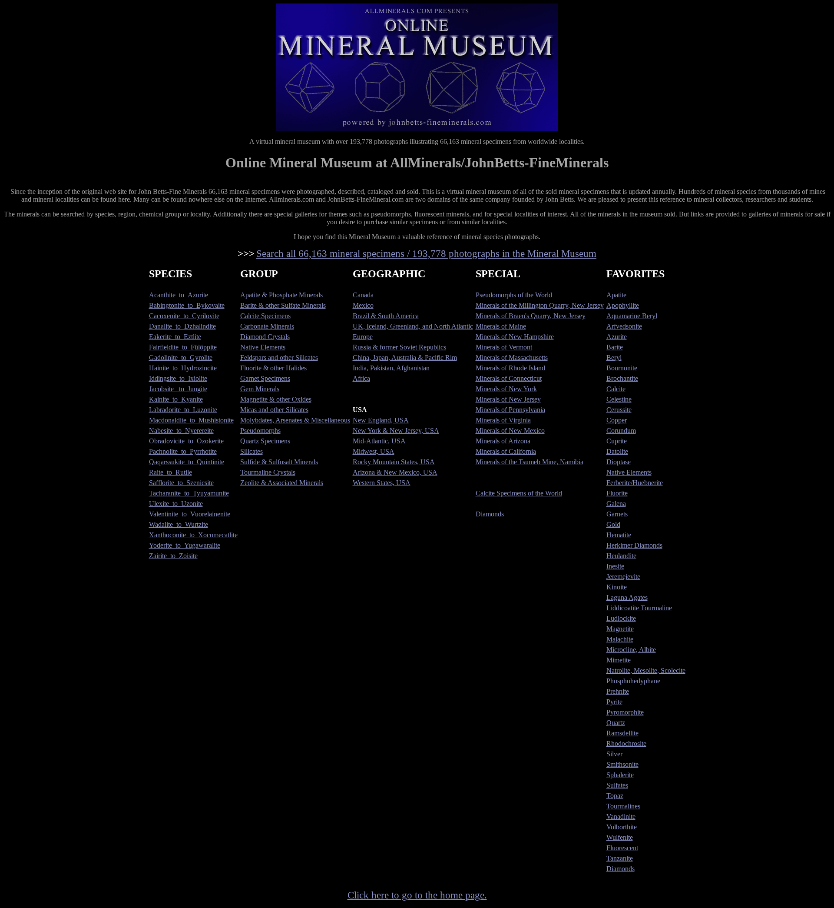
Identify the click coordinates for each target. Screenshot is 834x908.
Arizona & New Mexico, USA (395, 472)
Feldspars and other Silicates (279, 357)
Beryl (614, 357)
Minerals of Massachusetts (512, 357)
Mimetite (618, 660)
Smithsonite (622, 764)
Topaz (614, 795)
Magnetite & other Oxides (275, 399)
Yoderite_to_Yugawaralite (184, 545)
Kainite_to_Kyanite (176, 399)
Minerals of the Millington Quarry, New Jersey (540, 305)
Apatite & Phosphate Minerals (281, 295)
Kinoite (616, 587)
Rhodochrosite (626, 743)
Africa (361, 378)
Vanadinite (620, 816)
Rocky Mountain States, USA (394, 462)
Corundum (621, 430)
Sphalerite (620, 774)
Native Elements (262, 347)
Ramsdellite (622, 733)
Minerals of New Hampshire (515, 336)
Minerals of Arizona (503, 441)
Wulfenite (619, 837)
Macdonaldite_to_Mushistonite (191, 420)
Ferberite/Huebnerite (634, 482)
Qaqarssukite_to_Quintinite (186, 462)
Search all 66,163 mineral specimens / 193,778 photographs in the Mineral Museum (426, 253)
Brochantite (622, 378)
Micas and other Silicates (274, 409)
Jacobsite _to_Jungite (178, 388)
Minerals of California (506, 451)
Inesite (615, 566)
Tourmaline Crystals (267, 472)
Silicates (251, 451)
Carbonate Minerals (267, 326)
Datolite (617, 451)
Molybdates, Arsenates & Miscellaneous (295, 420)
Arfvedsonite (624, 326)
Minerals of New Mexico (510, 430)
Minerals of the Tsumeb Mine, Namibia (529, 462)
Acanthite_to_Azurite (178, 295)
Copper (616, 420)
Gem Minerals (259, 388)
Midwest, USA (373, 451)
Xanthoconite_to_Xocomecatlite (193, 535)
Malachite (619, 639)
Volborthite (621, 827)
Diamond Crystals (265, 336)
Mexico (363, 305)
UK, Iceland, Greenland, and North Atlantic (413, 326)
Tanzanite (619, 858)
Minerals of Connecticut (509, 378)
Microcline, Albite (631, 649)
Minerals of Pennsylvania (510, 409)
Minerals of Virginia (503, 420)
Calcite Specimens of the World (519, 493)
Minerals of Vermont (504, 347)
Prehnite (617, 691)
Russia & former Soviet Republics (399, 347)
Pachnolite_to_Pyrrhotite (183, 451)
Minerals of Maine (501, 326)
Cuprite (616, 441)
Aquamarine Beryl (631, 315)
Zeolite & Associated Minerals (281, 482)
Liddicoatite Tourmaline (639, 608)
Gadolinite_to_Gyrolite (180, 357)
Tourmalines (623, 806)
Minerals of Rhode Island (510, 368)
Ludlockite (621, 618)
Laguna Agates (627, 597)
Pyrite (614, 701)
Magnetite (620, 628)
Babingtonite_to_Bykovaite (187, 305)
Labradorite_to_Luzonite (183, 409)
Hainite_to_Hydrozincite (183, 368)
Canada (363, 295)
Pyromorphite (625, 712)
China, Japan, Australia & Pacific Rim (405, 357)
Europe (363, 336)
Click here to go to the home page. (417, 895)
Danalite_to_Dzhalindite (182, 326)
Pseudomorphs (260, 430)
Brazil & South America (386, 315)
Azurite (616, 336)
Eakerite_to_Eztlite (175, 336)
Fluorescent (622, 847)
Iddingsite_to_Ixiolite (178, 378)
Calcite (616, 388)
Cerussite (619, 409)
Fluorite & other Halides (273, 368)
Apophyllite (622, 305)
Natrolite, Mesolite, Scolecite (645, 670)
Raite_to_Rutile (170, 472)
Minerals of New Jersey (508, 399)
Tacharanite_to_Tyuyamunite (189, 493)
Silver (614, 754)
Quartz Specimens (265, 441)
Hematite (618, 535)
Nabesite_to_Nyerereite (181, 430)
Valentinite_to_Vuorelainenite (189, 514)
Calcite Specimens (265, 315)
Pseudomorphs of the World (514, 295)
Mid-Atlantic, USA (379, 441)
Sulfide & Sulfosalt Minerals (279, 462)
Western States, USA (381, 482)
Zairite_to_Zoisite (173, 555)
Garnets (617, 514)
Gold (613, 524)
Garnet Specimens (265, 378)
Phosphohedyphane (633, 681)
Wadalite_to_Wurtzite (178, 524)
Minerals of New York (506, 388)
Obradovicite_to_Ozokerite (186, 441)
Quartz (615, 722)
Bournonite (621, 368)
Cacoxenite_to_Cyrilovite (184, 315)
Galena (616, 503)
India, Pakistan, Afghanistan (391, 368)
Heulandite (621, 555)
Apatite (616, 295)
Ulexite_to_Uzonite (176, 503)
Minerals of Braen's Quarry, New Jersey (531, 315)
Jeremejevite (623, 576)
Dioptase (618, 462)
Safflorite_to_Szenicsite (181, 482)
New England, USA (381, 420)
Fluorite (617, 493)
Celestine (619, 399)
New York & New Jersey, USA (396, 430)
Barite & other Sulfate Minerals (283, 305)
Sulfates (617, 785)
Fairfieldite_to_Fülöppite (183, 347)
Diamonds (490, 514)
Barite (614, 347)
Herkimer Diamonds (634, 545)
